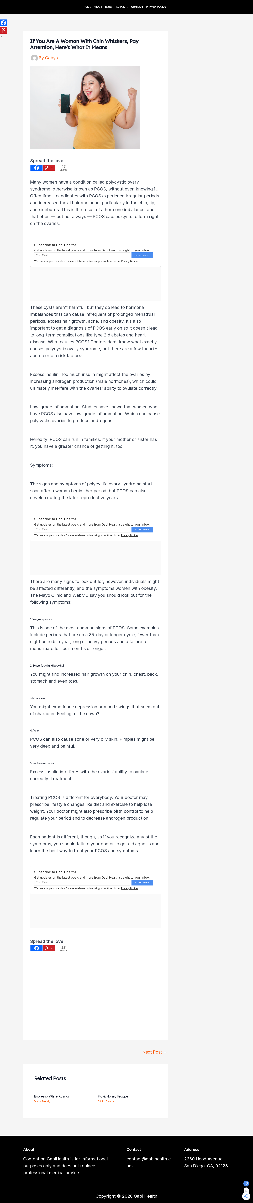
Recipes (120, 6)
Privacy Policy (156, 6)
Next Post (155, 1052)
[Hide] (1, 37)
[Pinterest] (3, 30)
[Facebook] (36, 168)
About (98, 6)
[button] (126, 7)
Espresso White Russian (52, 1096)
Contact (137, 6)
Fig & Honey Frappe (113, 1096)
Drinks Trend (41, 1101)
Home (87, 6)
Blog (108, 6)
